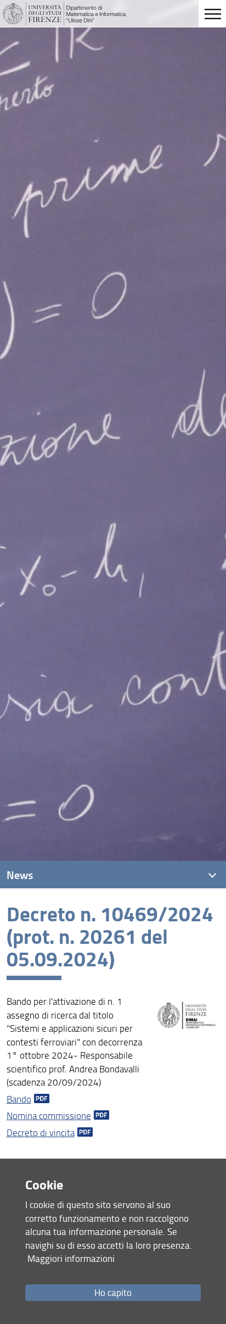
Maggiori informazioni (71, 1258)
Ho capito (113, 1292)
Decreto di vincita (41, 1132)
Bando (19, 1099)
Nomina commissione (49, 1115)
